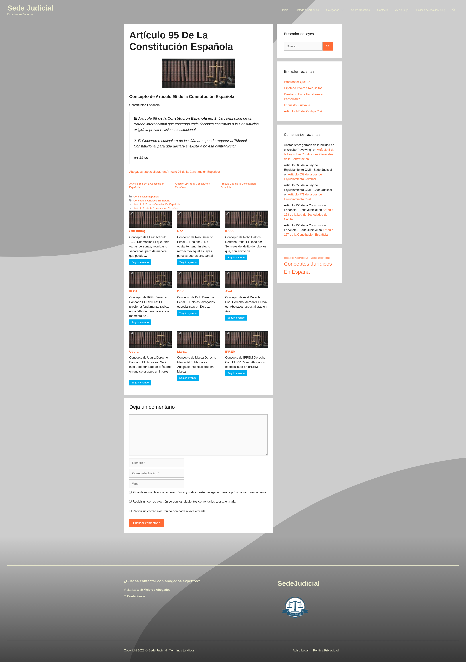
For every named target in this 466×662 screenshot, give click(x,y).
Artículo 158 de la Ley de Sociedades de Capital (308, 214)
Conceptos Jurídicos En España (151, 200)
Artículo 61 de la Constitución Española (156, 208)
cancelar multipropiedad (319, 258)
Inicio (285, 9)
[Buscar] (328, 46)
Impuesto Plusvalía (297, 105)
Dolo (180, 291)
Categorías (332, 9)
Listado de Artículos (307, 9)
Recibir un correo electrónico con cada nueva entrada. (169, 511)
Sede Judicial (30, 8)
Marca (182, 351)
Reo (180, 231)
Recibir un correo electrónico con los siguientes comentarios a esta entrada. (184, 501)
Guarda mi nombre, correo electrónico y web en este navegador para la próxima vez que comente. (200, 492)
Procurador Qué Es (297, 82)
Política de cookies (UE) (430, 9)
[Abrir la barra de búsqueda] (454, 10)
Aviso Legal (402, 9)
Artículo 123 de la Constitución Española (156, 204)
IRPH (133, 291)
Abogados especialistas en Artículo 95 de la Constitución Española (174, 171)
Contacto (382, 9)
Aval (228, 291)
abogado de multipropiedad (296, 258)
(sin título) (137, 231)
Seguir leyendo (140, 262)
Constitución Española (146, 196)
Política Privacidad (326, 650)
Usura (134, 351)
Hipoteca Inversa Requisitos (303, 88)
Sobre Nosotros (360, 9)
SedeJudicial (299, 583)
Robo (229, 231)
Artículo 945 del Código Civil (303, 111)
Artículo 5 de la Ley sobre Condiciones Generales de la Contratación (309, 154)
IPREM (230, 351)
